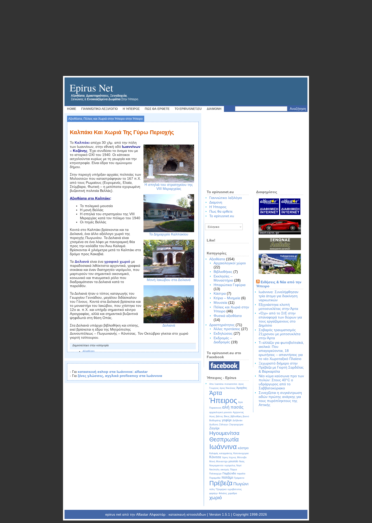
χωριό (215, 497)
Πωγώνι (241, 483)
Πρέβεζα (220, 483)
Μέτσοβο (241, 457)
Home (71, 109)
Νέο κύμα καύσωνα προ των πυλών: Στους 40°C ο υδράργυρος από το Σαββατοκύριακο (281, 382)
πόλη (212, 489)
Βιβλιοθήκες (223, 272)
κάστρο (243, 448)
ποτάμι (227, 477)
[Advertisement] (186, 38)
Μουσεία (220, 302)
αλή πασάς (232, 407)
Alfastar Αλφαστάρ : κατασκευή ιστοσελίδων (171, 514)
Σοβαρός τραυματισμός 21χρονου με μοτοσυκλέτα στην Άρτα (279, 334)
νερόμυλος (229, 465)
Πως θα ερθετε (157, 109)
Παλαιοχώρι (215, 473)
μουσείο (233, 461)
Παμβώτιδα (229, 473)
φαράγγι (213, 493)
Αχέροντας (238, 412)
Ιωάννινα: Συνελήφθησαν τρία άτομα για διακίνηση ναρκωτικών (278, 296)
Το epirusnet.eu (188, 109)
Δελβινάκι (237, 420)
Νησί (238, 465)
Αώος (212, 416)
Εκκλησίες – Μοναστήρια (223, 278)
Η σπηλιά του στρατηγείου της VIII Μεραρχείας (168, 187)
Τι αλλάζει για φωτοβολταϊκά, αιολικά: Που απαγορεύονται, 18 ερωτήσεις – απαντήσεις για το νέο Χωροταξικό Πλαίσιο (281, 350)
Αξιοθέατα (75, 118)
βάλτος (219, 416)
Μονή (212, 461)
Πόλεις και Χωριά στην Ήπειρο (104, 118)
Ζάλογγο (223, 424)
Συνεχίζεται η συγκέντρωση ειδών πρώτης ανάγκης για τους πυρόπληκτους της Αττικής (280, 399)
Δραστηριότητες (222, 325)
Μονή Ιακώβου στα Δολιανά (169, 280)
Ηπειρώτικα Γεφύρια (229, 285)
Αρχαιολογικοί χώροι (230, 263)
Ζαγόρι (214, 428)
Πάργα (233, 469)
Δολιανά (168, 325)
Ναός (241, 461)
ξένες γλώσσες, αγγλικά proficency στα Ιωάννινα (120, 376)
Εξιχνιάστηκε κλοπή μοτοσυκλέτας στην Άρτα (278, 307)
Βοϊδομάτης (215, 420)
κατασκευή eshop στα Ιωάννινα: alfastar (113, 372)
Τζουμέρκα (221, 489)
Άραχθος (241, 387)
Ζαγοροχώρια (236, 424)
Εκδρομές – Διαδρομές (223, 340)
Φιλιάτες (223, 493)
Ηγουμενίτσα (224, 433)
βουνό (246, 416)
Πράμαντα (239, 478)
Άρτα (215, 393)
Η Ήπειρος (131, 109)
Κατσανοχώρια (241, 453)
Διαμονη (214, 109)
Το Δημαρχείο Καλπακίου (168, 234)
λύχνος (232, 457)
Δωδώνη (213, 424)
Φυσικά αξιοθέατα (228, 316)
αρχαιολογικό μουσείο (220, 412)
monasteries (230, 384)
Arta (211, 384)
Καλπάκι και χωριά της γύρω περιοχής (122, 132)
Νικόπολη (214, 469)
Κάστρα (220, 293)
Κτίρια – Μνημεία (227, 298)
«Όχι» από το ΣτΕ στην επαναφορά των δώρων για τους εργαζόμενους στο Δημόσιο (280, 319)
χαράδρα (232, 493)
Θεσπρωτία (224, 439)
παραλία (241, 473)
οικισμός (224, 469)
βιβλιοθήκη (236, 416)
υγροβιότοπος (235, 489)
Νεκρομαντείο (216, 465)
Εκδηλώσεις (223, 333)
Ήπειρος (223, 400)
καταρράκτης (225, 453)
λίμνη (225, 457)
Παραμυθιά (214, 478)
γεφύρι (227, 420)
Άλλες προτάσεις (227, 329)
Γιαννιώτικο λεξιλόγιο (99, 109)
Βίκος (227, 416)
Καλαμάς (213, 453)
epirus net (91, 87)
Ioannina (219, 384)
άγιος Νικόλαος (227, 388)
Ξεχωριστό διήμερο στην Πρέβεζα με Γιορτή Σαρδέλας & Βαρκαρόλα (281, 367)
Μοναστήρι (222, 461)
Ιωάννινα (223, 447)
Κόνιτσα (215, 457)
